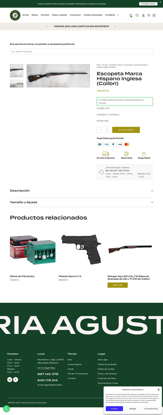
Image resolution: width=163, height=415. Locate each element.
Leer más (117, 285)
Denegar (132, 409)
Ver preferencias (151, 409)
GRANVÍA (11, 402)
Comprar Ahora (148, 4)
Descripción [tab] (20, 191)
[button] (158, 390)
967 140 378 (111, 170)
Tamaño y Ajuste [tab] (23, 202)
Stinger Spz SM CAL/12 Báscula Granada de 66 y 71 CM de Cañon (129, 278)
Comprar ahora (126, 130)
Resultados (12, 52)
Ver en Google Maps (46, 368)
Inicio (99, 65)
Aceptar (114, 409)
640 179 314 (124, 170)
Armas (105, 65)
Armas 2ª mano (116, 65)
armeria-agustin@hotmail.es (49, 385)
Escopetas (128, 65)
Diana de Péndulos (22, 276)
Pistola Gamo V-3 (70, 276)
